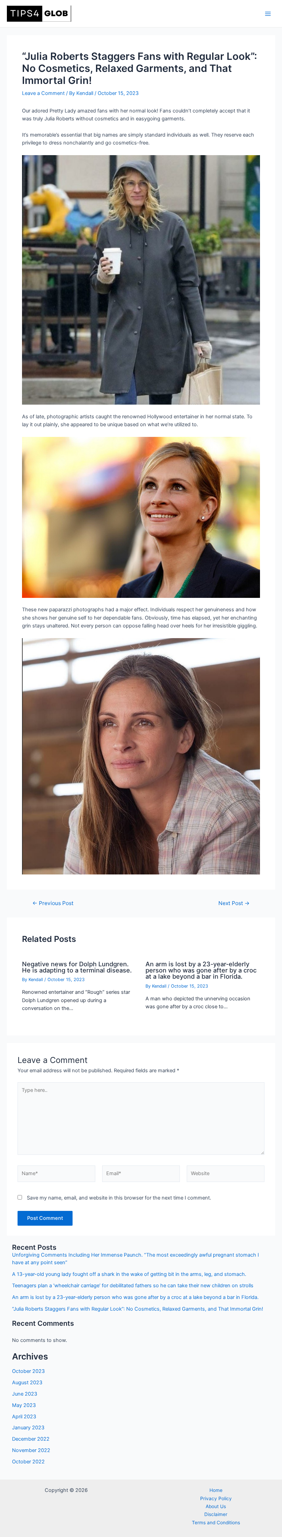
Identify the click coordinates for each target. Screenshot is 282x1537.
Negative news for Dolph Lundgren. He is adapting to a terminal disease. (77, 967)
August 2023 (27, 1382)
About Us (216, 1506)
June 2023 (24, 1394)
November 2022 (31, 1450)
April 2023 (24, 1417)
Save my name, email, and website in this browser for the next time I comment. (119, 1198)
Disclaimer (215, 1514)
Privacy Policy (216, 1498)
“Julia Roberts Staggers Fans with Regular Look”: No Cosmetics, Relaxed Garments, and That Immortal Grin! (137, 1309)
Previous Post (53, 903)
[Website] (225, 1175)
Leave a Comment (43, 93)
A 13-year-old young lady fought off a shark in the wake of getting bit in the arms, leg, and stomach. (129, 1274)
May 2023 (24, 1405)
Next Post (234, 903)
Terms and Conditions (216, 1522)
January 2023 (28, 1428)
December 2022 (31, 1439)
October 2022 (28, 1462)
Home (216, 1490)
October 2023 (28, 1371)
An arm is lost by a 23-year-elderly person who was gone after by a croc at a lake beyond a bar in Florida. (201, 970)
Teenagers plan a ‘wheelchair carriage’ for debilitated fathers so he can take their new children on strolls (132, 1285)
